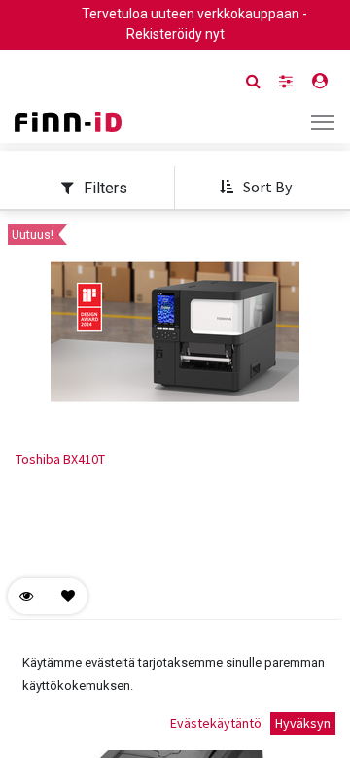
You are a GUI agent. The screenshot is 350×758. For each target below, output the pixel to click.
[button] (255, 187)
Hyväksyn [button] (303, 723)
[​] (286, 81)
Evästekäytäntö (216, 723)
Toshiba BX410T (60, 458)
